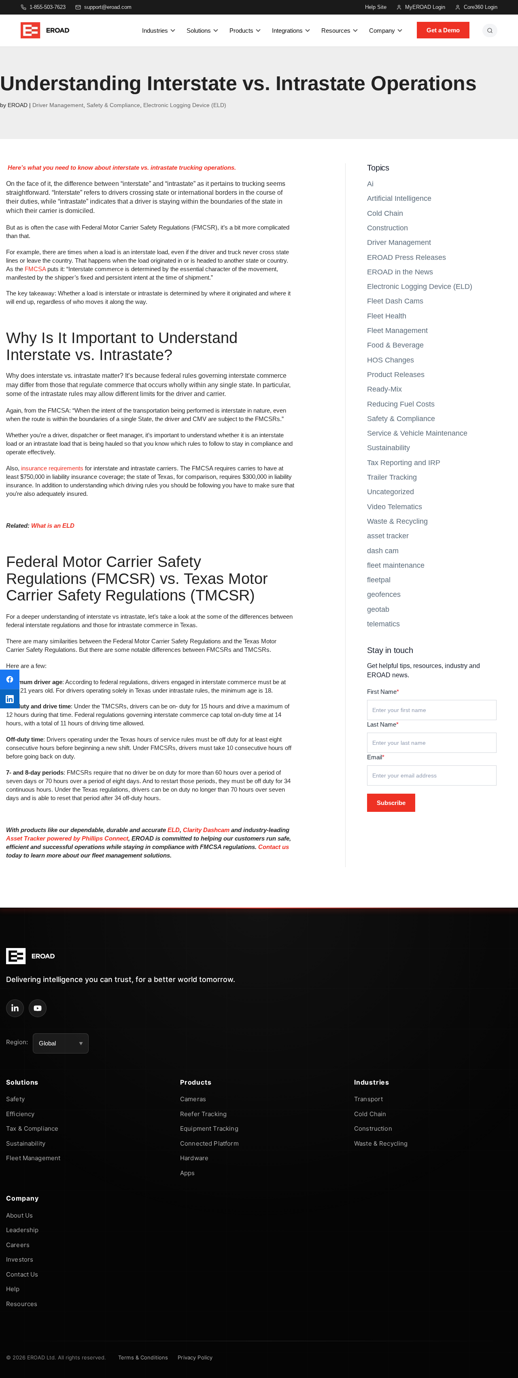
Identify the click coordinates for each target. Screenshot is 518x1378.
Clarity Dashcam (206, 829)
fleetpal (379, 580)
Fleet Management (397, 331)
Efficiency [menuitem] (20, 1114)
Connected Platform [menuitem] (209, 1143)
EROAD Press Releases (406, 257)
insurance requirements (52, 468)
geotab (378, 609)
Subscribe (391, 802)
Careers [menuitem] (18, 1245)
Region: (17, 1042)
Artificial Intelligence (399, 198)
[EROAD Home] (45, 30)
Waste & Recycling (397, 521)
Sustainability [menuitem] (25, 1143)
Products (241, 30)
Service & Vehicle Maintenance (417, 433)
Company (382, 30)
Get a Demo (443, 30)
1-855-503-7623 (48, 7)
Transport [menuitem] (368, 1099)
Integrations (287, 30)
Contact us (273, 846)
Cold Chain (385, 213)
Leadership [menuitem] (22, 1230)
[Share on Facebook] (9, 679)
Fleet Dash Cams (395, 301)
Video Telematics (394, 507)
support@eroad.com (108, 7)
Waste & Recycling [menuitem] (381, 1143)
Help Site (375, 7)
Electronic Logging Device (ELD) (184, 105)
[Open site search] (489, 30)
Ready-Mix (384, 389)
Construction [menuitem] (373, 1128)
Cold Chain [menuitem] (370, 1114)
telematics (383, 624)
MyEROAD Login (425, 7)
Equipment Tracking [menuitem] (209, 1128)
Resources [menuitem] (21, 1304)
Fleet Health (386, 316)
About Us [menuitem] (19, 1215)
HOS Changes (390, 360)
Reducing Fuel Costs (401, 404)
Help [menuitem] (13, 1289)
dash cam (383, 551)
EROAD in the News (400, 272)
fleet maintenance (396, 565)
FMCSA (35, 268)
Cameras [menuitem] (193, 1099)
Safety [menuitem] (15, 1099)
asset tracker (388, 536)
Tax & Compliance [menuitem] (32, 1128)
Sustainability (388, 448)
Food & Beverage (395, 345)
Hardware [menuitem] (194, 1158)
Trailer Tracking (392, 477)
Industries (155, 30)
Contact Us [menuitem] (22, 1274)
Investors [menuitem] (19, 1259)
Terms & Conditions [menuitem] (143, 1357)
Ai (370, 184)
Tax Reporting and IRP (403, 463)
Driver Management (57, 105)
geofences (384, 594)
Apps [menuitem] (187, 1173)
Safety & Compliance (113, 105)
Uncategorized (390, 492)
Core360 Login (480, 7)
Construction (387, 228)
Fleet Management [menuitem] (33, 1158)
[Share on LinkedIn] (9, 698)
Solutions (199, 30)
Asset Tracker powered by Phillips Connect (67, 838)
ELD (174, 829)
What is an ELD (52, 525)
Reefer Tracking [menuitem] (203, 1114)
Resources (335, 30)
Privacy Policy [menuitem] (195, 1357)
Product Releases (396, 375)
